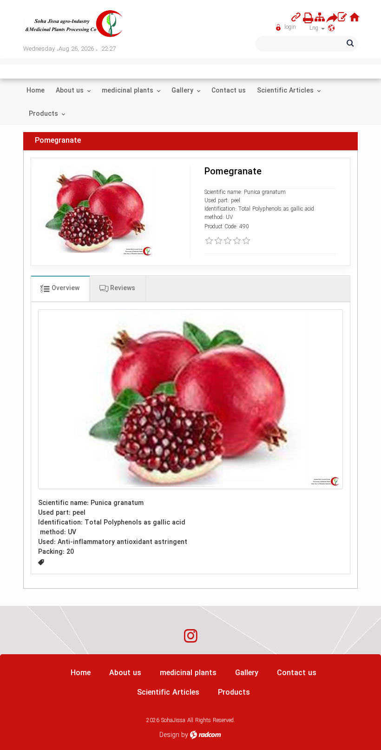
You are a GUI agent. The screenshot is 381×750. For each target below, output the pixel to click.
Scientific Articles (168, 692)
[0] (209, 241)
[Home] (354, 17)
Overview (64, 288)
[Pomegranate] (190, 399)
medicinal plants (188, 673)
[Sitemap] (320, 17)
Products (234, 692)
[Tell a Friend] (328, 18)
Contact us (296, 673)
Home (81, 673)
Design (169, 735)
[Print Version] (305, 18)
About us (125, 673)
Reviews (121, 288)
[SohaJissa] (74, 24)
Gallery (246, 673)
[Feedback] (342, 17)
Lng (314, 28)
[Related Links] (296, 17)
